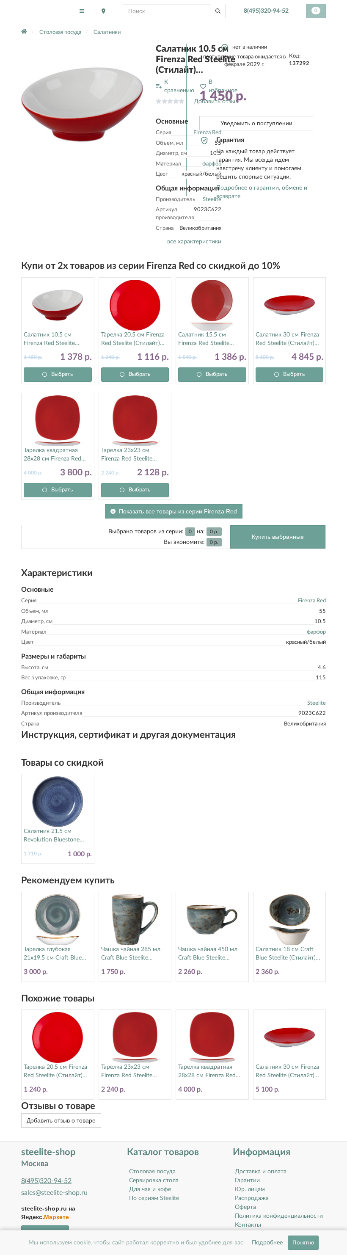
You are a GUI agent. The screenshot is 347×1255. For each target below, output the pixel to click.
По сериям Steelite (154, 1198)
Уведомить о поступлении (256, 123)
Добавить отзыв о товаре (61, 1120)
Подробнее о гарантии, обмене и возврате (261, 192)
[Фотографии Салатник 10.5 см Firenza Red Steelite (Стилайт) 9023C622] (82, 104)
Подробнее (267, 1243)
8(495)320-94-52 (266, 11)
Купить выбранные (278, 536)
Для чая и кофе (150, 1189)
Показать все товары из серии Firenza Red (178, 511)
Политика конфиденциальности (279, 1216)
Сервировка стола (154, 1180)
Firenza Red (312, 601)
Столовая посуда (152, 1172)
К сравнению (179, 86)
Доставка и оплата (260, 1172)
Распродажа (252, 1198)
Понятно (303, 1242)
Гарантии (247, 1180)
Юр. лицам (250, 1189)
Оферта (245, 1207)
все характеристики (194, 242)
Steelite (316, 703)
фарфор (316, 632)
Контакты (248, 1225)
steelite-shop (41, 10)
